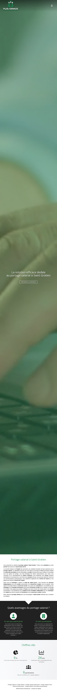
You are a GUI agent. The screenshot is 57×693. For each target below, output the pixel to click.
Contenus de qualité (36, 688)
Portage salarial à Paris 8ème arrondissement (36, 686)
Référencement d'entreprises (23, 688)
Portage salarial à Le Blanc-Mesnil (16, 684)
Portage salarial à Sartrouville (32, 684)
